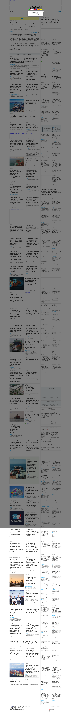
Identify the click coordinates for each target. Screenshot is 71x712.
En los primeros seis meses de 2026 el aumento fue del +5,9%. (20, 120)
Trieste (58, 396)
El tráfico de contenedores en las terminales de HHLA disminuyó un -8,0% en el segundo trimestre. (56, 165)
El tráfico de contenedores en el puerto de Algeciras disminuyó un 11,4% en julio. (45, 101)
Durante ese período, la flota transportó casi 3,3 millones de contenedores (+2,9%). (16, 408)
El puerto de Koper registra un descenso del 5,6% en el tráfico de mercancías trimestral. (16, 241)
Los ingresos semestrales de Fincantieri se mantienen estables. (15, 503)
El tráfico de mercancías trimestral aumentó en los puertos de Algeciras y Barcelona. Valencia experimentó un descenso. (45, 531)
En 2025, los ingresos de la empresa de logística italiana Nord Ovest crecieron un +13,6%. (56, 519)
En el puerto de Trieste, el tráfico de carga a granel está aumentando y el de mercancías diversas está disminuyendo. (32, 547)
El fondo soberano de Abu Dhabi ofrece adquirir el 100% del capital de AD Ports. (32, 200)
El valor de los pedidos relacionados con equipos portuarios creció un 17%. (45, 566)
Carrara (43, 396)
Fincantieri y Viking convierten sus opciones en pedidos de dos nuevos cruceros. (16, 127)
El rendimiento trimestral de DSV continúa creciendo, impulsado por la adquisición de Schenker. (45, 610)
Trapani (58, 395)
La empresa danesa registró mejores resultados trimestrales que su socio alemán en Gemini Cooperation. (31, 289)
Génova (51, 390)
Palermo (51, 396)
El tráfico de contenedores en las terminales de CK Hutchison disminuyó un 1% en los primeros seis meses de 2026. (16, 255)
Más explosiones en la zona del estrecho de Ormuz (32, 359)
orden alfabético (57, 129)
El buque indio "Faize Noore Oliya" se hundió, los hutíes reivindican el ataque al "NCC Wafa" (32, 379)
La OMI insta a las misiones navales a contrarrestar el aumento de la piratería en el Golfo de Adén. (16, 88)
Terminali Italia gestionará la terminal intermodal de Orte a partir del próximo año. (45, 490)
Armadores (43, 403)
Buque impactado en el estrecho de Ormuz (33, 186)
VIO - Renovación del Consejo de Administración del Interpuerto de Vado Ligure (56, 586)
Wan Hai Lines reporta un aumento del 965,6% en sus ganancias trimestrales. (56, 203)
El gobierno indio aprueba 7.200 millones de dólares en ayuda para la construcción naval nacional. (32, 563)
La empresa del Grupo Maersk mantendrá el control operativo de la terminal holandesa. (33, 150)
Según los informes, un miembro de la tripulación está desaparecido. (45, 336)
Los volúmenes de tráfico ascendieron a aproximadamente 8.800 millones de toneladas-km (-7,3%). (32, 454)
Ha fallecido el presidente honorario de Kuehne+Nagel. (56, 52)
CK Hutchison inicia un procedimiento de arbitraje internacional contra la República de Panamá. (16, 143)
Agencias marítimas (45, 405)
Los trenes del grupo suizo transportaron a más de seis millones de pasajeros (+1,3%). (16, 78)
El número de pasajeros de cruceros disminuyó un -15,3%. (45, 275)
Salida (55, 127)
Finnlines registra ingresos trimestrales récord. (56, 367)
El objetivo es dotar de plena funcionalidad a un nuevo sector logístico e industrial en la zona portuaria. (56, 94)
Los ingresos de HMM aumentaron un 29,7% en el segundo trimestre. (16, 269)
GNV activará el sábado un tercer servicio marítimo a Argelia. (45, 317)
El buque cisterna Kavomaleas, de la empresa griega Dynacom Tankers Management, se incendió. (45, 675)
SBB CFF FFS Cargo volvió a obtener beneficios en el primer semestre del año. (16, 72)
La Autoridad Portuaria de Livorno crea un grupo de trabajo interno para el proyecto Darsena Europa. (51, 192)
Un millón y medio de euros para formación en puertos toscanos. (56, 477)
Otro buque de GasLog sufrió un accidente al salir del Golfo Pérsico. (56, 358)
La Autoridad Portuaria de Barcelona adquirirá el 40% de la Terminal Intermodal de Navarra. (33, 654)
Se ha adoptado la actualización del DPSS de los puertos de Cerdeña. (45, 545)
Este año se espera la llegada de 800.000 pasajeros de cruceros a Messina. (56, 331)
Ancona (43, 390)
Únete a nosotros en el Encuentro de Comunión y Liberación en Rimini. (45, 86)
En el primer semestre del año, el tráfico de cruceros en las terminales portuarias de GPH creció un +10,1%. (45, 696)
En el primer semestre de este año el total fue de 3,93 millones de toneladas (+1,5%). (16, 181)
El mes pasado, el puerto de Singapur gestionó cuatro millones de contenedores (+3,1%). (32, 173)
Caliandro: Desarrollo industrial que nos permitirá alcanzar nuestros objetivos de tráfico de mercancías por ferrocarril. (16, 658)
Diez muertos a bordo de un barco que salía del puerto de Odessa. (56, 659)
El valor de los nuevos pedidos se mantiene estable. (44, 601)
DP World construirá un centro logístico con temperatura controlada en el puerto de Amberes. (56, 308)
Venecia (58, 397)
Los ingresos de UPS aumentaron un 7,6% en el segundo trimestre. (45, 518)
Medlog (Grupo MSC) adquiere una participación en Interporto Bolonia (16, 652)
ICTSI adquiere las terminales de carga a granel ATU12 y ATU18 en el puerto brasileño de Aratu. (56, 545)
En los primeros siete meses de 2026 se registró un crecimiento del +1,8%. (56, 143)
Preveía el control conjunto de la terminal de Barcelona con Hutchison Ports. (45, 247)
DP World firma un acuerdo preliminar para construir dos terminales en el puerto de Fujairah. (45, 586)
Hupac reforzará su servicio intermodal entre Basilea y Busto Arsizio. (56, 101)
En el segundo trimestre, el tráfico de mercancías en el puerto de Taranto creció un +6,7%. (56, 113)
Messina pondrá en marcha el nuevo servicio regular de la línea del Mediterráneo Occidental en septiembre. (51, 21)
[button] (60, 11)
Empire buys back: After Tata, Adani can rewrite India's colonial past (55, 434)
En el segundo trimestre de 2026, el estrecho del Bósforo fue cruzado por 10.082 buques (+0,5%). (16, 428)
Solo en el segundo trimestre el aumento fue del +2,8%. (45, 702)
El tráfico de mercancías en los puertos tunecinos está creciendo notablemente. (32, 229)
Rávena (58, 390)
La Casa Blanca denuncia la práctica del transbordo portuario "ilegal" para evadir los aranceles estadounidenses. (32, 74)
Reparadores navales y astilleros (55, 403)
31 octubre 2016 (20, 43)
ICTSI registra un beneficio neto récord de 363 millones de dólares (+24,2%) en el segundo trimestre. (45, 358)
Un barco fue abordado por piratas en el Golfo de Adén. (32, 126)
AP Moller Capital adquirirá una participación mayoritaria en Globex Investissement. (16, 189)
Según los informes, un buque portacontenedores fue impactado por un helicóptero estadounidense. (32, 319)
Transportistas (52, 405)
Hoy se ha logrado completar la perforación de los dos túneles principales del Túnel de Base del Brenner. (56, 503)
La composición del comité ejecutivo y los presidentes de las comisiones (56, 577)
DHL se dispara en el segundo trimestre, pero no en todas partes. (56, 291)
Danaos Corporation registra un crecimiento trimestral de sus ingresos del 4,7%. (56, 318)
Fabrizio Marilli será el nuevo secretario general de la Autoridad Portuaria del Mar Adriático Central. (45, 464)
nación (56, 130)
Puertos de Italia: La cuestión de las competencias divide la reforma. (24, 680)
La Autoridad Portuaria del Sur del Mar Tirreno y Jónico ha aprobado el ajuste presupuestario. (45, 477)
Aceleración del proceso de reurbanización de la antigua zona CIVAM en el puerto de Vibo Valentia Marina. (45, 254)
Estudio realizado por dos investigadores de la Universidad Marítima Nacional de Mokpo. (16, 335)
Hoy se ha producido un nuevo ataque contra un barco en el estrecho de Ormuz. (45, 669)
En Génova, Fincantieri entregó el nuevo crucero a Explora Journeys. (33, 611)
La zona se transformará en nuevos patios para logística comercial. (45, 260)
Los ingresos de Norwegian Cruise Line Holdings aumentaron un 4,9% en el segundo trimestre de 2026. (32, 490)
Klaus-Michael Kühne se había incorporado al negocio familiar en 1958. (56, 57)
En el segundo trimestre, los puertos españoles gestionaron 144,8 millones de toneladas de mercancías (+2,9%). (32, 627)
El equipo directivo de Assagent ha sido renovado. (56, 572)
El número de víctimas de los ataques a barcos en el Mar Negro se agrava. (56, 654)
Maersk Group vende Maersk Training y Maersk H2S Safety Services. (56, 253)
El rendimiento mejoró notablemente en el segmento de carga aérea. (45, 579)
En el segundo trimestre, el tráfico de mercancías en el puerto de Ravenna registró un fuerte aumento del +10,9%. (56, 267)
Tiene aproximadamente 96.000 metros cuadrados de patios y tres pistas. (45, 496)
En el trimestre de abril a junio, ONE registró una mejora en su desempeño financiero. (16, 402)
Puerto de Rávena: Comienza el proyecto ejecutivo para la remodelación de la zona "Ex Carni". (56, 87)
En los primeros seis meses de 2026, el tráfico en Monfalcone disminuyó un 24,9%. (32, 555)
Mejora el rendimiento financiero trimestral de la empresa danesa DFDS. (45, 164)
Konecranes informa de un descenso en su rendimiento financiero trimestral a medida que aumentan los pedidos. (45, 559)
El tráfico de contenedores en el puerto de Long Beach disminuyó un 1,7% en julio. (45, 150)
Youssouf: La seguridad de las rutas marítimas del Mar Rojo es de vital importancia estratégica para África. (15, 619)
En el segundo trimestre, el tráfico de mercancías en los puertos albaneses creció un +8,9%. (32, 504)
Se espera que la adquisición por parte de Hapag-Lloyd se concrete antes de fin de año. (32, 165)
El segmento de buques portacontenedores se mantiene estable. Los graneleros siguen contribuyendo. (56, 325)
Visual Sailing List (47, 128)
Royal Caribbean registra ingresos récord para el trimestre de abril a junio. (15, 533)
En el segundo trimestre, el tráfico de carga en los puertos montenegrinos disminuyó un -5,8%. (45, 218)
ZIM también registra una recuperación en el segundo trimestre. (31, 160)
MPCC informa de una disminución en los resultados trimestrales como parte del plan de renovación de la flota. (45, 54)
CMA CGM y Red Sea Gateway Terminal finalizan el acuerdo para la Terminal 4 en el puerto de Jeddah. (32, 88)
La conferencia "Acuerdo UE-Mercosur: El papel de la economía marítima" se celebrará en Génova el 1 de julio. (46, 414)
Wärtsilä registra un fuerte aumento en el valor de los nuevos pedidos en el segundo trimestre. (56, 641)
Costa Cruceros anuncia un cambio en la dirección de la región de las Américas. (56, 179)
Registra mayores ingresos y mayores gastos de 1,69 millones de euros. (45, 483)
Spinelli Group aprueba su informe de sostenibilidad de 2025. (45, 368)
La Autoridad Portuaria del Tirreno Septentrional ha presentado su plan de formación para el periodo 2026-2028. (56, 483)
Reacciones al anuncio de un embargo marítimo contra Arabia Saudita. (45, 634)
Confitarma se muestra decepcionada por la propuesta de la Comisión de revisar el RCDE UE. (56, 670)
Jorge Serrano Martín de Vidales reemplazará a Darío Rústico (56, 185)
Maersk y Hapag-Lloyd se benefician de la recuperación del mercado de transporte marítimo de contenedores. (32, 282)
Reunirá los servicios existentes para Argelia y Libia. (49, 26)
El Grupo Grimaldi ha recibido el (56, 216)
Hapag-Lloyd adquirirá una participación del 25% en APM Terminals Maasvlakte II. (32, 143)
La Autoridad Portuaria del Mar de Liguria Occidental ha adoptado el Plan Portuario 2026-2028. (56, 463)
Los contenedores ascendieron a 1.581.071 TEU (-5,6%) (50, 80)
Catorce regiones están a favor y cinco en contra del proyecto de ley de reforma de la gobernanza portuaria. (56, 559)
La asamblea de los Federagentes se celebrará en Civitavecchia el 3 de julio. (55, 413)
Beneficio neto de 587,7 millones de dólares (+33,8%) (45, 141)
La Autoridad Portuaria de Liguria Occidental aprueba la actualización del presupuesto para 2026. (56, 696)
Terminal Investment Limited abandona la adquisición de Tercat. (45, 242)
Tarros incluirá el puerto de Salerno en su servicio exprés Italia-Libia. (56, 43)
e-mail (24, 707)
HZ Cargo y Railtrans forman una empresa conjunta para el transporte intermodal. (56, 344)
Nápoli (51, 395)
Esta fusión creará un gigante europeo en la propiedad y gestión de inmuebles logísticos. (32, 394)
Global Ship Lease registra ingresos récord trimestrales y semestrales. (45, 307)
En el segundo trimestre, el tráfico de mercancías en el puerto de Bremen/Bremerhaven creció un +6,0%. (24, 116)
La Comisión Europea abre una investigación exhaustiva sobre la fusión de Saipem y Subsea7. (23, 642)
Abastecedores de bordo (54, 404)
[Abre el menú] (10, 11)
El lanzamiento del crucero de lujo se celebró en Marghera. (45, 43)
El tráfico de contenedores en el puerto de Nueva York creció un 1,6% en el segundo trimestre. (45, 344)
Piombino (51, 397)
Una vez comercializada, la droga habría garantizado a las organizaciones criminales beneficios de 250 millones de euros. (45, 646)
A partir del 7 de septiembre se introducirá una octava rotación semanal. (56, 106)
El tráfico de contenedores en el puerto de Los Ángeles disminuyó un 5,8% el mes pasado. (56, 137)
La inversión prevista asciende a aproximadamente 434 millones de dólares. (31, 94)
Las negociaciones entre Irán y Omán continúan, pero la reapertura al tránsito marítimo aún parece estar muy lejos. (32, 365)
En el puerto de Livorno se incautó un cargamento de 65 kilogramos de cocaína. (56, 64)
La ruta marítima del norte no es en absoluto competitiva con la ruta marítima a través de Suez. (16, 328)
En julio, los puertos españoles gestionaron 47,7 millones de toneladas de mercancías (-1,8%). (51, 76)
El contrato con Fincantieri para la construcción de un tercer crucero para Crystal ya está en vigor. (15, 361)
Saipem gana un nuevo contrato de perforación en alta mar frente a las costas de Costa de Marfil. (56, 597)
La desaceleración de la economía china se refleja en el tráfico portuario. (32, 103)
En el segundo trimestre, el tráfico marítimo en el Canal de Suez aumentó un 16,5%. (32, 415)
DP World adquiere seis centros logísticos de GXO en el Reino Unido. (45, 291)
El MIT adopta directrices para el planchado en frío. (56, 682)
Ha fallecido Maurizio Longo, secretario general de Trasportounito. (56, 231)
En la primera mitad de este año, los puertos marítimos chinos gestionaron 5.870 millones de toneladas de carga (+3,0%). (32, 669)
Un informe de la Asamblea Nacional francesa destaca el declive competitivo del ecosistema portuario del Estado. (16, 444)
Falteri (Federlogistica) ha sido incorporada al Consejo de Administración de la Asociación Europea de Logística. (56, 610)
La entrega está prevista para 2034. (15, 368)
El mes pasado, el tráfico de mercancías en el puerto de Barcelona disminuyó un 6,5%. (16, 201)
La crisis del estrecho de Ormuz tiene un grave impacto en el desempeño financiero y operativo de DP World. (32, 242)
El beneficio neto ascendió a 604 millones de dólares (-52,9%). (45, 523)
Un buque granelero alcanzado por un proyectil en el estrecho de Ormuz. (45, 331)
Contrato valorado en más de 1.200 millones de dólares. (45, 663)
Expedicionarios (44, 404)
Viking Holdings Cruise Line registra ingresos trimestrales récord (45, 136)
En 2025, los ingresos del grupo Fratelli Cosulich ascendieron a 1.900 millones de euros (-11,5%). (45, 231)
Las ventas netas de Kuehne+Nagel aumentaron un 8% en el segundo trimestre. (45, 573)
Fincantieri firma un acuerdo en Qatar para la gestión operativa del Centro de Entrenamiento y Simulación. (56, 625)
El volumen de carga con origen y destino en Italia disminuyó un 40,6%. (45, 224)
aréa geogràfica (57, 131)
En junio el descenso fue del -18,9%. (16, 247)
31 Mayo (26, 43)
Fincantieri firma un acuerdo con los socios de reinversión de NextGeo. (56, 529)
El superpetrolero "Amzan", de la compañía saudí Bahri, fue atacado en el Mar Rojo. (16, 96)
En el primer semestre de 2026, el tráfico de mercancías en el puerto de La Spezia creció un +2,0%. (16, 229)
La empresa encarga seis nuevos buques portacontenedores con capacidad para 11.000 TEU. (56, 210)
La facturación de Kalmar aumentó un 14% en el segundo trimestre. (45, 596)
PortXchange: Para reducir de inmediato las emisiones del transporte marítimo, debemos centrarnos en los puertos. (16, 547)
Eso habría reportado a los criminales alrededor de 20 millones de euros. (56, 70)
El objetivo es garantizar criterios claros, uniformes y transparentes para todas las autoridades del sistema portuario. (56, 688)
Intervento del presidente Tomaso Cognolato (50, 447)
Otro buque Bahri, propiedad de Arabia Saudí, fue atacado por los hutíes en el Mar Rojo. (45, 503)
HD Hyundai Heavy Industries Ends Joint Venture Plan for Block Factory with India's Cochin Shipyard (45, 435)
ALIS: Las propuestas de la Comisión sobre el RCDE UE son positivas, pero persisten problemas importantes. (45, 685)
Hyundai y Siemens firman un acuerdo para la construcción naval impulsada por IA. (32, 594)
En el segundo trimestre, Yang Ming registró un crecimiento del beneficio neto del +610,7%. (16, 314)
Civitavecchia (44, 397)
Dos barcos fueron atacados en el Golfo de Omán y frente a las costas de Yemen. (32, 313)
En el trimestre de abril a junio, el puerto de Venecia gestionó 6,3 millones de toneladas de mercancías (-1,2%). (45, 268)
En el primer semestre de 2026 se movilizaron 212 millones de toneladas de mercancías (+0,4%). (16, 637)
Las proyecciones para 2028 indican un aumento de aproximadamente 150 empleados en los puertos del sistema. (56, 470)
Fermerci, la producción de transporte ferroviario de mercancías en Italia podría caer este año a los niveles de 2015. (16, 564)
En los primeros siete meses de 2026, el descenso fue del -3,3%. (45, 107)
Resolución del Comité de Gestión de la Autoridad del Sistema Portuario (45, 550)
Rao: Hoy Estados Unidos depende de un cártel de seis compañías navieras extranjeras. (32, 525)
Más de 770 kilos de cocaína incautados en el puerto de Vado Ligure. (45, 640)
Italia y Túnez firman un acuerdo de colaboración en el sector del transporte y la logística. (56, 490)
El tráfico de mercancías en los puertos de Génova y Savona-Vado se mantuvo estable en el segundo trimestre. (16, 298)
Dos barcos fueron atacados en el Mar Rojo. (31, 373)
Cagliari (43, 395)
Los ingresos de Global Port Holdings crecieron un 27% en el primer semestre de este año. (32, 402)
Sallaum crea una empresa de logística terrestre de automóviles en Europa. (45, 113)
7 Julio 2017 (31, 43)
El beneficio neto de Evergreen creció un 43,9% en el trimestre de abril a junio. (32, 269)
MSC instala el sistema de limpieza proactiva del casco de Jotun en (45, 203)
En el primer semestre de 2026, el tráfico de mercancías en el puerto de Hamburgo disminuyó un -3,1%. (32, 255)
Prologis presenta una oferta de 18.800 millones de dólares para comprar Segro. (32, 388)
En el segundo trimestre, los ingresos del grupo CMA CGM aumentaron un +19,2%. (32, 533)
